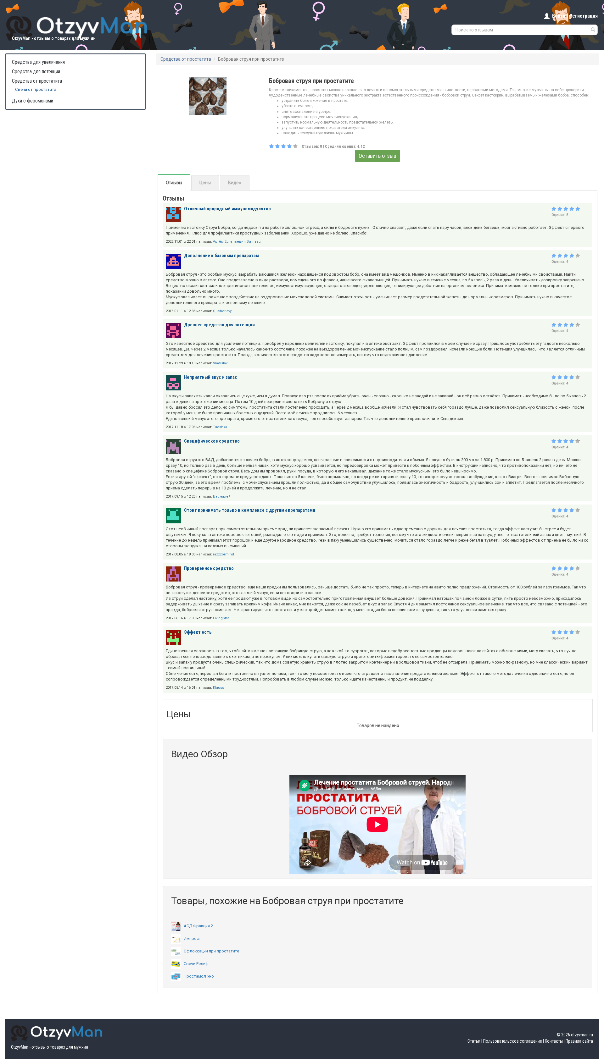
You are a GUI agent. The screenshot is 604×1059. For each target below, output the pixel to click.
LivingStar (221, 618)
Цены (205, 182)
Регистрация (583, 16)
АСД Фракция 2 (198, 926)
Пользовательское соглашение (512, 1041)
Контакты (554, 1041)
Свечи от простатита (35, 89)
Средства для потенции (36, 71)
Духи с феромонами (32, 101)
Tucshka (220, 427)
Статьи (473, 1041)
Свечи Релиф (196, 963)
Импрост (192, 938)
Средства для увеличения (38, 62)
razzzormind (223, 554)
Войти (558, 16)
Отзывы (174, 182)
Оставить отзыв (377, 155)
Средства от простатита (37, 81)
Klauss (218, 688)
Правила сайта (579, 1041)
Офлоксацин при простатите (211, 951)
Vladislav (220, 363)
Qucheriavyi (222, 311)
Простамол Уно (199, 976)
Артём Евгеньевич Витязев (237, 242)
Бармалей (222, 496)
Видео (234, 182)
